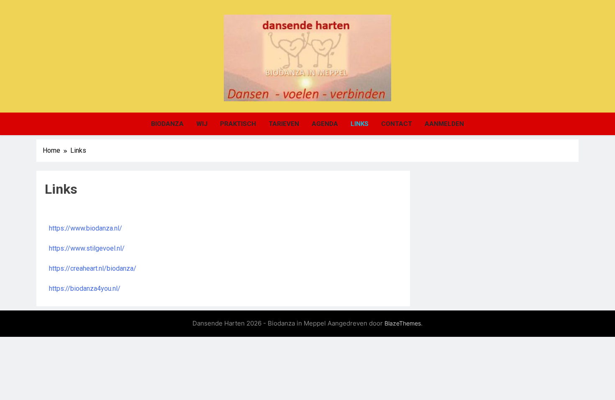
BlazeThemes (402, 323)
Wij (202, 124)
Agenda (325, 124)
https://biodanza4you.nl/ (84, 288)
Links (360, 124)
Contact (396, 124)
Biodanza (167, 124)
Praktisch (238, 124)
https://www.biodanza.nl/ (85, 228)
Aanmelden (444, 124)
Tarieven (284, 124)
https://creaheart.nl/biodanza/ (92, 268)
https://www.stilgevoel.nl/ (87, 248)
